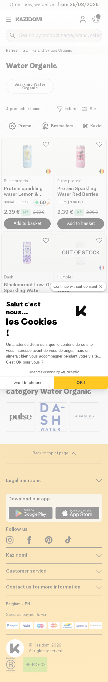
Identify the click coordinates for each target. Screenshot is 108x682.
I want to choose (27, 382)
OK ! (81, 382)
